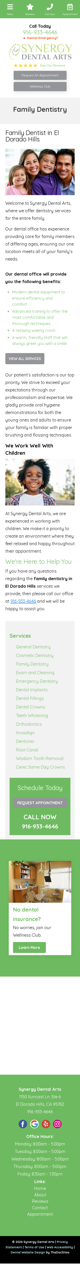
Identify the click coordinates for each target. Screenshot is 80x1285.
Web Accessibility (60, 1247)
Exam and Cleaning (35, 672)
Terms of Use (34, 1247)
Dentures (25, 741)
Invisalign (25, 732)
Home (40, 1188)
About (40, 1194)
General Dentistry (33, 646)
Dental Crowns (30, 707)
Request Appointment (40, 802)
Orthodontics (29, 724)
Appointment (40, 1214)
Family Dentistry (32, 664)
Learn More (29, 947)
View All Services (25, 359)
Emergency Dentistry (37, 681)
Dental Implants (32, 689)
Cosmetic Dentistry (35, 655)
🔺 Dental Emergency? (40, 38)
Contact (40, 1207)
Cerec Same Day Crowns (40, 767)
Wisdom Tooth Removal (40, 758)
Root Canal (27, 749)
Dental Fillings (30, 698)
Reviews (40, 1201)
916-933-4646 (40, 32)
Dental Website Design (28, 1252)
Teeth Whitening (32, 715)
